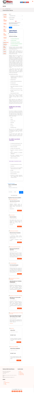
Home (3, 8)
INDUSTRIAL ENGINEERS (15, 348)
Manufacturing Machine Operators (16, 43)
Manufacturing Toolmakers (15, 42)
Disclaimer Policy (21, 374)
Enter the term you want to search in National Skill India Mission (14, 23)
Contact (5, 384)
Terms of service (21, 373)
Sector (10, 14)
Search (10, 27)
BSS (4, 381)
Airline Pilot (12, 330)
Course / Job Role (12, 17)
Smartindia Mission (6, 382)
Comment (9, 186)
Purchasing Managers (14, 45)
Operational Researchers (15, 38)
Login (5, 383)
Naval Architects (13, 40)
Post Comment (21, 192)
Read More (19, 210)
